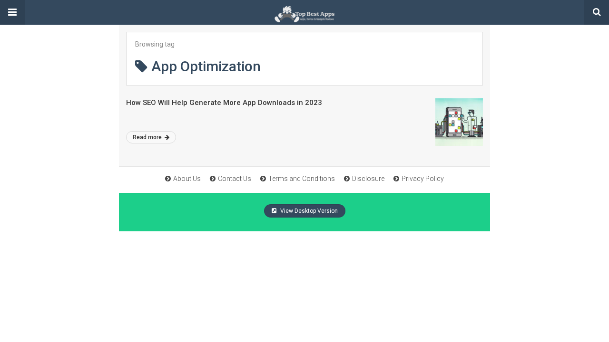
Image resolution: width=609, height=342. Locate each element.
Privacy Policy (423, 178)
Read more (148, 137)
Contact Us (234, 178)
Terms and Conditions (301, 178)
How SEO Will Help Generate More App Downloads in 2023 (224, 102)
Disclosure (368, 178)
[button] (12, 12)
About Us (187, 178)
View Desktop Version (308, 211)
